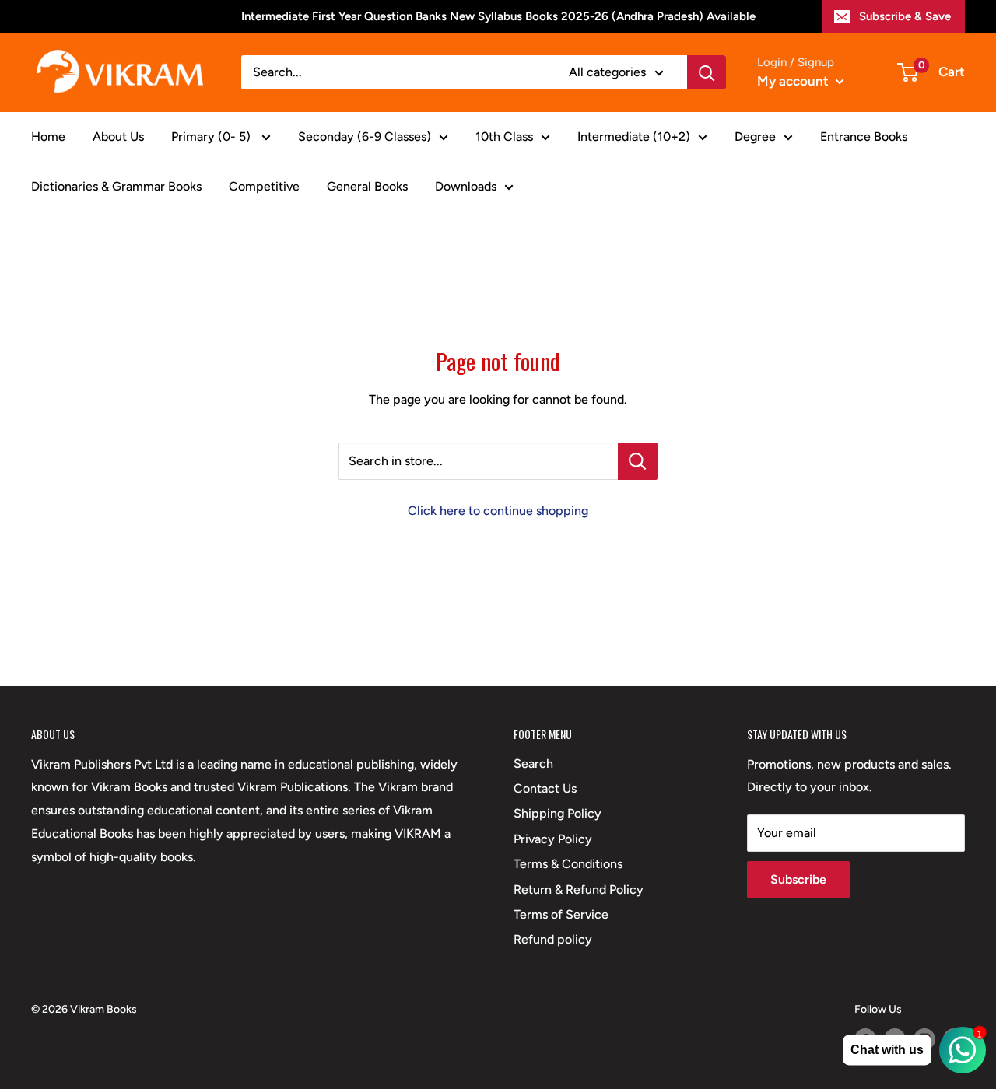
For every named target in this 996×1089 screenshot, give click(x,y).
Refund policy (553, 939)
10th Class (504, 136)
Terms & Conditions (568, 863)
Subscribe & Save (905, 16)
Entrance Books (863, 136)
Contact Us (545, 788)
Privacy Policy (553, 839)
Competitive (264, 186)
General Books (367, 186)
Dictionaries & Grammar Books (116, 186)
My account (794, 81)
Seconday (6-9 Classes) (364, 136)
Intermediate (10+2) (633, 136)
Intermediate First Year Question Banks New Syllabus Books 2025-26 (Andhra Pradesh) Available (498, 16)
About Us (118, 136)
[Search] (706, 72)
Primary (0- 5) (212, 136)
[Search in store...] (638, 461)
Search (533, 763)
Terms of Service (561, 914)
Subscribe (798, 879)
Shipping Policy (557, 813)
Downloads (465, 186)
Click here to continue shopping (498, 510)
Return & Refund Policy (579, 889)
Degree (755, 136)
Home (48, 136)
